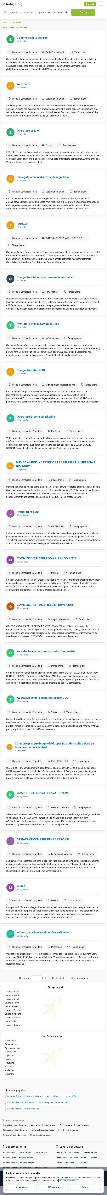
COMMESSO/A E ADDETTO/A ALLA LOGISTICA (47, 558)
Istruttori (22, 223)
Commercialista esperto (32, 37)
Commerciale (11, 1044)
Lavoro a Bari (11, 1021)
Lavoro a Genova (12, 1010)
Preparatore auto (28, 512)
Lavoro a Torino (12, 1003)
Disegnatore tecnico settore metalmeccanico (45, 277)
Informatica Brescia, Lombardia (15, 1125)
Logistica (9, 1055)
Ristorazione (10, 1051)
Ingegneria (9, 1074)
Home (4, 23)
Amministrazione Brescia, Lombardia (74, 1125)
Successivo (82, 978)
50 (72, 978)
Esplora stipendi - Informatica (20, 1102)
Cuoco (21, 886)
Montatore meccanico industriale (38, 323)
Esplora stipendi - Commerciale (53, 1102)
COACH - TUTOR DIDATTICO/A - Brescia (42, 793)
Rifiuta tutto (53, 1187)
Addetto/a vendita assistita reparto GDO (42, 697)
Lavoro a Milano (12, 995)
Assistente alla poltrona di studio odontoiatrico (47, 651)
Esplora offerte (15, 23)
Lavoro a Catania (12, 1025)
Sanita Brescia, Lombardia (68, 1130)
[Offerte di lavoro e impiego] (12, 4)
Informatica (10, 1040)
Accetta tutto (22, 1187)
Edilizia (8, 1066)
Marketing (9, 1070)
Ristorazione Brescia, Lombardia (15, 1130)
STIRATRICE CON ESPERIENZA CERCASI (43, 839)
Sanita (8, 1059)
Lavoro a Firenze (12, 1017)
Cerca (83, 12)
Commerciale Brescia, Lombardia (44, 1125)
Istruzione (9, 1063)
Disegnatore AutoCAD (31, 370)
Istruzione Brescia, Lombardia (14, 1135)
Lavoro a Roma (12, 991)
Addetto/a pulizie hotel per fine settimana (43, 932)
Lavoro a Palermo (13, 1006)
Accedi (91, 4)
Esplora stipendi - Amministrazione (23, 1109)
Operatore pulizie (28, 130)
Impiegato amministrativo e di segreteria (43, 177)
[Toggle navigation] (101, 4)
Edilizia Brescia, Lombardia (40, 1135)
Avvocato (23, 84)
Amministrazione (12, 1048)
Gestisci (85, 1187)
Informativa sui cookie (68, 1180)
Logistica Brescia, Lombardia (43, 1130)
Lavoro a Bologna (13, 1014)
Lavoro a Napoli (12, 999)
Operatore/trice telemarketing (36, 416)
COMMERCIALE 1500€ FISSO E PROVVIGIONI (45, 604)
